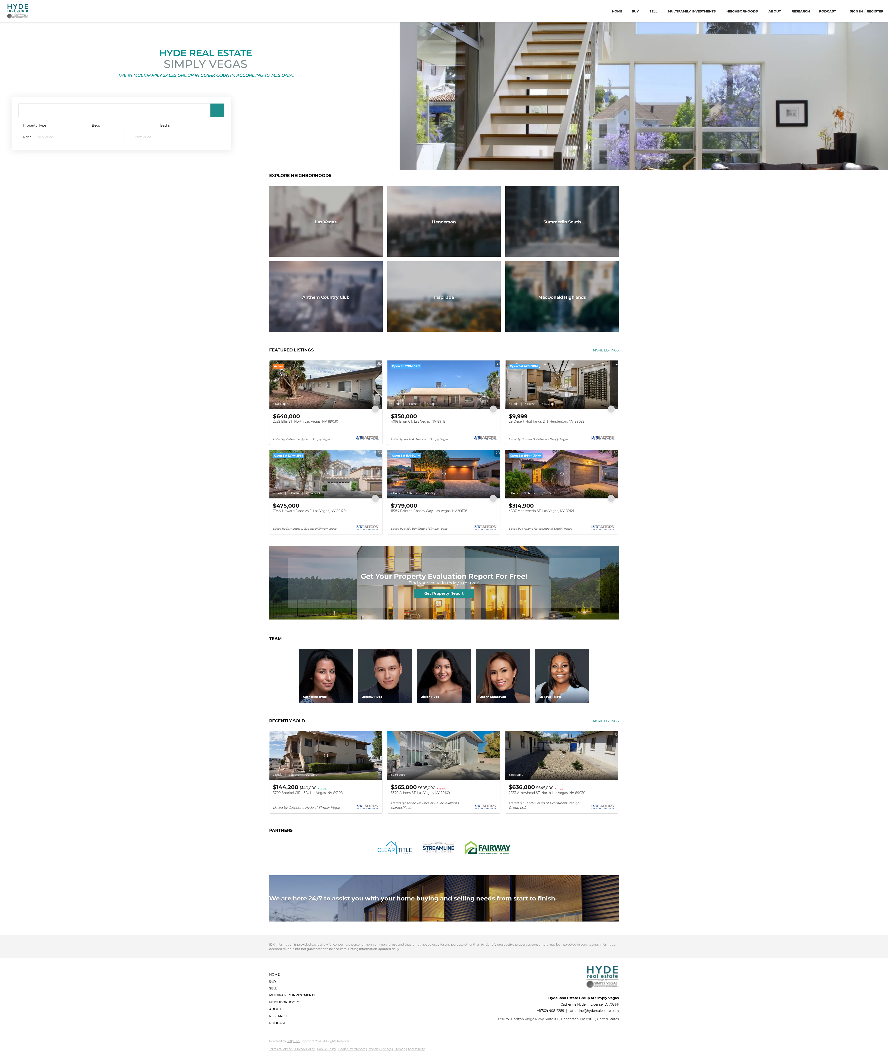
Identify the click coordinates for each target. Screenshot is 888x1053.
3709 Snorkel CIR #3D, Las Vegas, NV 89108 (308, 793)
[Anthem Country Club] (326, 296)
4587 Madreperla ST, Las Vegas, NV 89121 (541, 511)
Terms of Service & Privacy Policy (292, 1049)
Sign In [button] (856, 11)
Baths (165, 125)
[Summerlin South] (562, 221)
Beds (96, 125)
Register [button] (875, 11)
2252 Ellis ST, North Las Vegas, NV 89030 (305, 421)
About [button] (774, 11)
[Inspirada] (444, 296)
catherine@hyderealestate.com (593, 1011)
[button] (217, 110)
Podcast (827, 11)
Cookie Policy (326, 1049)
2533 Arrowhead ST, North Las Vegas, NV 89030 (547, 793)
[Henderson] (444, 221)
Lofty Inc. (293, 1041)
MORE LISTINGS (606, 350)
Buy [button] (635, 11)
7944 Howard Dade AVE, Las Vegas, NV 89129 (309, 511)
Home (617, 11)
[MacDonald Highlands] (562, 296)
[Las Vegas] (326, 221)
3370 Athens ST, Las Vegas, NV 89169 (420, 793)
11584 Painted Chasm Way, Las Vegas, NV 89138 (429, 511)
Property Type (34, 125)
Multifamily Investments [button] (692, 11)
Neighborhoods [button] (742, 11)
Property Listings (380, 1049)
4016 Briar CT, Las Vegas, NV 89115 (418, 421)
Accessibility (416, 1049)
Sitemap (399, 1049)
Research (801, 11)
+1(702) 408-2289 (550, 1011)
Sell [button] (653, 11)
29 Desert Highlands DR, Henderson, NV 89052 (546, 421)
